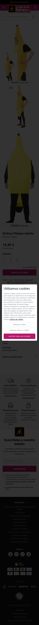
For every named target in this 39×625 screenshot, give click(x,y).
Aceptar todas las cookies (19, 336)
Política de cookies (16, 319)
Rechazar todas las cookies (19, 330)
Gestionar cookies (19, 324)
